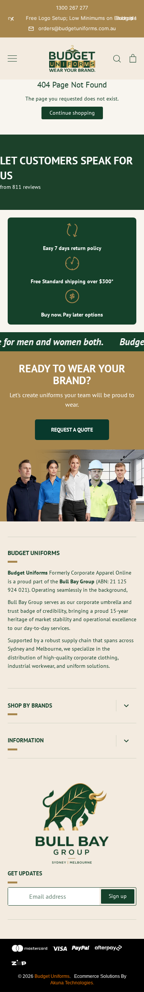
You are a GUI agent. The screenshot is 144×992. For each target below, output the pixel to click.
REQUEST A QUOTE (72, 429)
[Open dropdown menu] (126, 706)
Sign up (118, 896)
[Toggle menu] (12, 58)
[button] (12, 19)
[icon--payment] (30, 950)
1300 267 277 (72, 8)
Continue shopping (72, 112)
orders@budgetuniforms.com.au (77, 28)
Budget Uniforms (52, 976)
